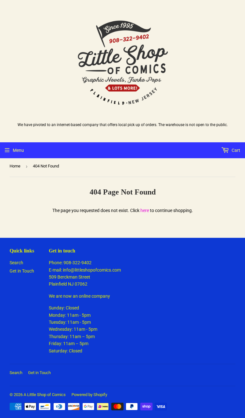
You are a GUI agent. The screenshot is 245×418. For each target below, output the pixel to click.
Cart (235, 150)
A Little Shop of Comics (45, 394)
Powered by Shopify (89, 394)
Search (16, 262)
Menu (18, 150)
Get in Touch (22, 270)
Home (15, 166)
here (144, 210)
